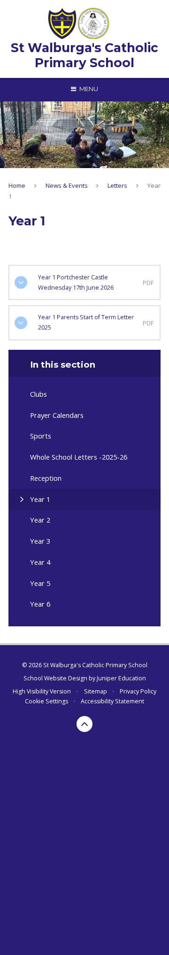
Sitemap (95, 691)
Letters (117, 185)
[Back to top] (84, 724)
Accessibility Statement (112, 701)
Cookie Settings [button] (46, 701)
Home (16, 185)
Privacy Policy (138, 691)
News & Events (67, 185)
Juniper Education (121, 678)
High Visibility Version (42, 691)
